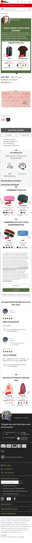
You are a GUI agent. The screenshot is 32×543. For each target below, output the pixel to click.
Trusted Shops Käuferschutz (11, 145)
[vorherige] (4, 55)
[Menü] (2, 9)
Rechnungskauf (10, 437)
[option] (16, 99)
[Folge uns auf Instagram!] (3, 499)
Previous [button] (3, 166)
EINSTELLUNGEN (16, 285)
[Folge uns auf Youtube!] (10, 499)
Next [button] (29, 166)
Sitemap (22, 537)
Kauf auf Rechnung (8, 143)
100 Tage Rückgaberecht (10, 141)
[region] (16, 271)
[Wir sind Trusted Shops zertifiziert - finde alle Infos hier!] (18, 438)
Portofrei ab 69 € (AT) (9, 139)
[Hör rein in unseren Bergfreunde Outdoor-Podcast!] (16, 499)
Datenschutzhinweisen (7, 281)
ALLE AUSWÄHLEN (16, 290)
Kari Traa (5, 77)
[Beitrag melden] (12, 316)
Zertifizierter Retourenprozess (14, 457)
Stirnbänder (5, 13)
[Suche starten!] (29, 9)
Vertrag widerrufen (8, 514)
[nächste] (27, 55)
